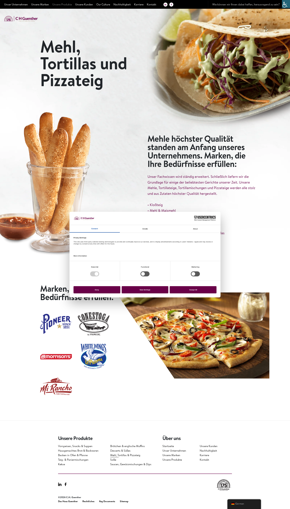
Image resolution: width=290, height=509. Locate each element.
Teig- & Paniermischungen (73, 459)
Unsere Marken (40, 4)
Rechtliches (88, 501)
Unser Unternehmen (16, 4)
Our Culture (103, 4)
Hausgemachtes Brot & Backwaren (78, 450)
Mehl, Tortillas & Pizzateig (125, 455)
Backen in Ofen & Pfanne (73, 455)
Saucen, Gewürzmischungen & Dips (130, 464)
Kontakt (151, 4)
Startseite (168, 446)
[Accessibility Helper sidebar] (286, 4)
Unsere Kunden (84, 4)
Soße (113, 459)
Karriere (138, 4)
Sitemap (124, 501)
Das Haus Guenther (68, 501)
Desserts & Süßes (120, 450)
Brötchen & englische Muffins (127, 446)
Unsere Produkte (62, 4)
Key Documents (107, 501)
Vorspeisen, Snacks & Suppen (75, 446)
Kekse (61, 464)
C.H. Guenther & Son (24, 18)
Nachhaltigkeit (122, 4)
